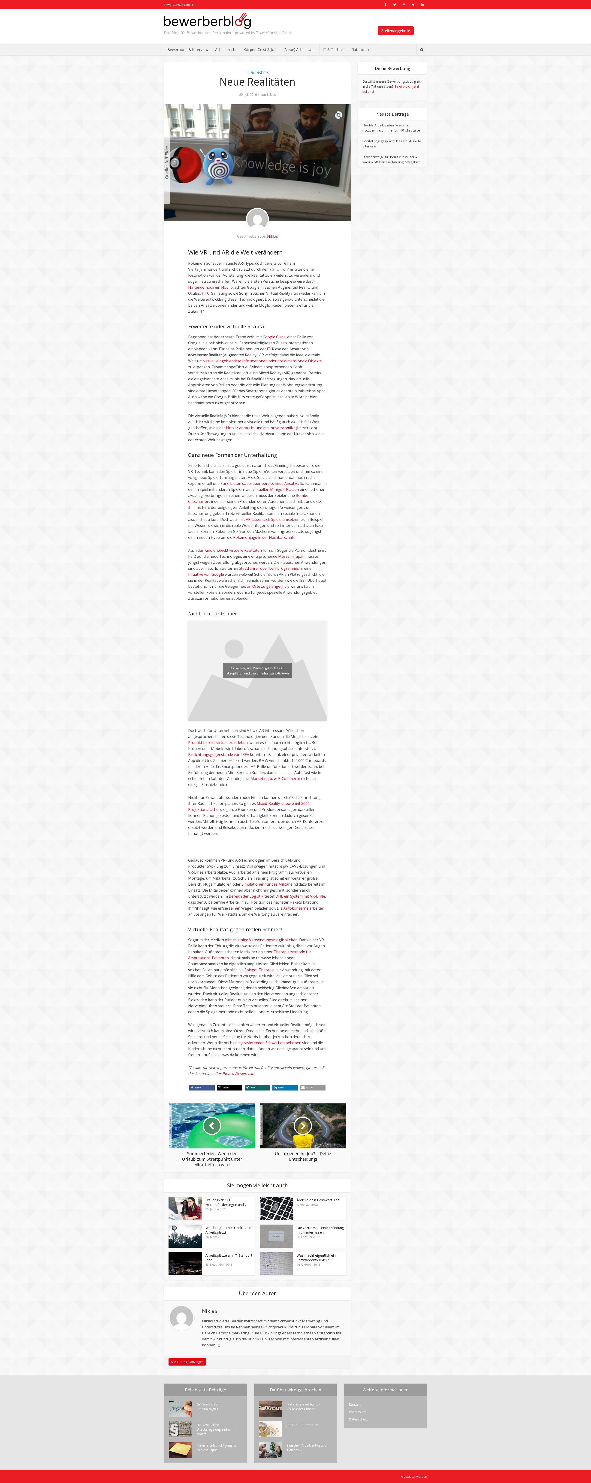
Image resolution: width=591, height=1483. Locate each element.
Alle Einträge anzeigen (187, 1362)
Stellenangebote (395, 30)
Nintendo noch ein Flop (208, 287)
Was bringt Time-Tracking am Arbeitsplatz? (228, 1229)
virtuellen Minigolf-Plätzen (276, 489)
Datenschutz (358, 1419)
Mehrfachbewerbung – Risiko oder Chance (303, 1406)
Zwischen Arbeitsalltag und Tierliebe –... (306, 1447)
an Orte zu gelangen (265, 586)
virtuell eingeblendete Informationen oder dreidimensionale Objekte (262, 360)
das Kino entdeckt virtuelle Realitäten (230, 550)
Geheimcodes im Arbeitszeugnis (209, 1406)
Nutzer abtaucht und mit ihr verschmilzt (260, 427)
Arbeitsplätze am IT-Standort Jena (228, 1257)
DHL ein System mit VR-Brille (300, 896)
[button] (202, 1088)
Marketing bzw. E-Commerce (275, 778)
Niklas (271, 95)
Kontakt (355, 1404)
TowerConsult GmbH (178, 5)
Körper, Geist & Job (260, 49)
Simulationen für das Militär (265, 884)
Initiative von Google (206, 574)
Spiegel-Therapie (259, 969)
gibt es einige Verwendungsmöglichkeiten (261, 939)
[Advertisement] (242, 850)
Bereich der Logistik (246, 896)
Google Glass (274, 336)
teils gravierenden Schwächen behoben (267, 1042)
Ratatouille (361, 49)
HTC (205, 293)
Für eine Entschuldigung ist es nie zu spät (216, 1447)
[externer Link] (385, 4)
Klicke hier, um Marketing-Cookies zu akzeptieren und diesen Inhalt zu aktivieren (257, 670)
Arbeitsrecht (226, 49)
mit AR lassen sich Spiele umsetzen (269, 519)
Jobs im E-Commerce (302, 1425)
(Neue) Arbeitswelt (299, 49)
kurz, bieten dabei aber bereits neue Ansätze (259, 483)
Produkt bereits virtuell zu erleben (218, 742)
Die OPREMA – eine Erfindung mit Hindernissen (320, 1229)
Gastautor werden (414, 1476)
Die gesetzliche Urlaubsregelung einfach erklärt (214, 1429)
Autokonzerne (295, 908)
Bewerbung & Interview (187, 49)
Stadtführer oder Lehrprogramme (268, 568)
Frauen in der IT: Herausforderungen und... (225, 1202)
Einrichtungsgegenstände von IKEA (218, 754)
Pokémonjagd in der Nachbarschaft (264, 537)
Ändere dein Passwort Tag (318, 1200)
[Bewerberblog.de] (207, 21)
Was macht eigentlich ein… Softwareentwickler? (317, 1257)
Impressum (357, 1412)
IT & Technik (334, 49)
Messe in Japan (291, 556)
